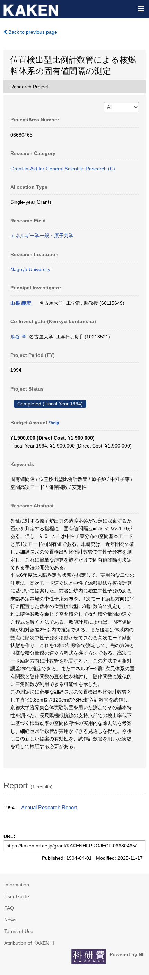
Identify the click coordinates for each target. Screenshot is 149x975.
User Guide (16, 896)
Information (16, 884)
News (10, 920)
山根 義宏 (20, 303)
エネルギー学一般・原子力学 (41, 235)
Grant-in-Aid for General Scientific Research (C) (62, 168)
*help (54, 422)
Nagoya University (30, 269)
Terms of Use (18, 931)
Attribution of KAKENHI (29, 943)
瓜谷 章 (18, 336)
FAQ (9, 908)
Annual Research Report (49, 807)
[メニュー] (141, 8)
